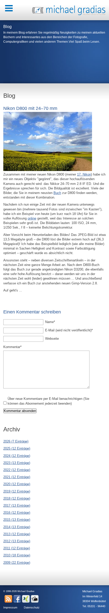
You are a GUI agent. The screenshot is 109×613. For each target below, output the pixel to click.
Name (52, 322)
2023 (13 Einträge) (16, 463)
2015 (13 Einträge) (16, 520)
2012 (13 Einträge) (16, 541)
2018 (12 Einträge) (16, 498)
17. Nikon (84, 174)
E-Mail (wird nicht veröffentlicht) (69, 330)
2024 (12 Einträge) (16, 456)
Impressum (10, 607)
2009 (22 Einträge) (16, 563)
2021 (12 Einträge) (16, 477)
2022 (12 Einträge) (16, 470)
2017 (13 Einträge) (16, 505)
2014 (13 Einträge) (16, 527)
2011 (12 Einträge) (16, 548)
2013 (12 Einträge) (16, 534)
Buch (57, 193)
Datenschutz (32, 607)
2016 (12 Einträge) (16, 512)
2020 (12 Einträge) (16, 484)
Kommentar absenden (20, 411)
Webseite (52, 338)
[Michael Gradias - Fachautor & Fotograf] (69, 14)
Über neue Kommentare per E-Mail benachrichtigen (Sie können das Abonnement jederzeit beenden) (48, 401)
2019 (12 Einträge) (16, 491)
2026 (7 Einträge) (15, 441)
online (32, 218)
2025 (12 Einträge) (16, 448)
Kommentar (12, 347)
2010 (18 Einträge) (16, 555)
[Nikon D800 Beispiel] (47, 170)
